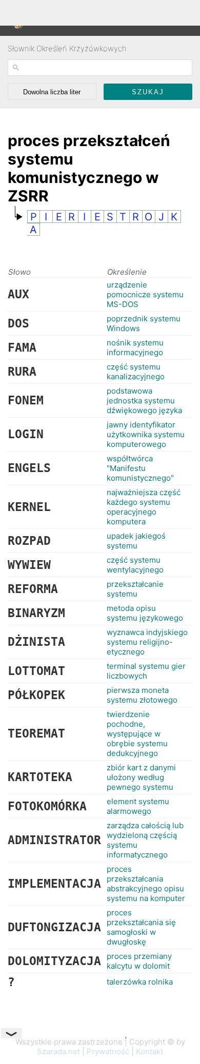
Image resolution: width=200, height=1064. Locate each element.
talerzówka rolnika (140, 982)
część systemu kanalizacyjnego (136, 371)
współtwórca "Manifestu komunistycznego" (140, 468)
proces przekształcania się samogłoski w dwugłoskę (141, 927)
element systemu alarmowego (138, 806)
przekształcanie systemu (135, 589)
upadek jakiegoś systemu (136, 540)
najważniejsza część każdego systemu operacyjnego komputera (144, 506)
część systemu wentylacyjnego (135, 565)
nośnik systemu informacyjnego (135, 347)
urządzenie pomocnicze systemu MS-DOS (145, 294)
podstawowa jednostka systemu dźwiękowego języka (144, 400)
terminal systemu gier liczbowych (146, 671)
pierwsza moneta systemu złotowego (142, 695)
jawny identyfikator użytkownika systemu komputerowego (146, 434)
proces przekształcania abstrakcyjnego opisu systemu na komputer (146, 883)
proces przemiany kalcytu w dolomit (139, 961)
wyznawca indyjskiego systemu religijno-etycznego (147, 642)
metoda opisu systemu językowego (145, 613)
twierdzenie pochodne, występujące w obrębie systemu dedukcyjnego (137, 733)
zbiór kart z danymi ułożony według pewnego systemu (141, 777)
